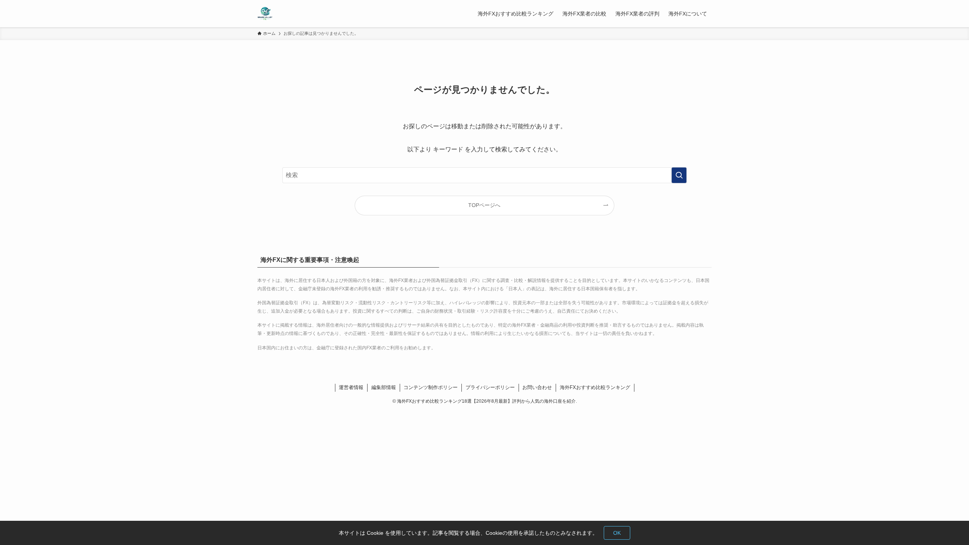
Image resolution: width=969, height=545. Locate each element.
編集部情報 (383, 387)
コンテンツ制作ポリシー (430, 387)
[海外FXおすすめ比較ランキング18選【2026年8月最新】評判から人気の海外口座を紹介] (265, 13)
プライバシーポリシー (490, 387)
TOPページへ (484, 205)
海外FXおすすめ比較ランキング (595, 387)
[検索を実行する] (679, 175)
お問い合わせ (537, 387)
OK (617, 533)
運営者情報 (351, 387)
